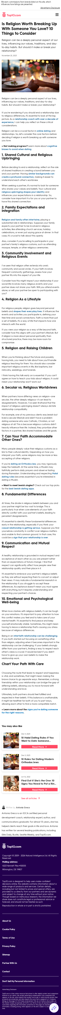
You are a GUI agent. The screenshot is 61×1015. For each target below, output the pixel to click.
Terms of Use (8, 937)
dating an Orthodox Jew (23, 463)
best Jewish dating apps (21, 488)
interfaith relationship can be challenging (35, 635)
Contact (6, 971)
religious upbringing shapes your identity (23, 191)
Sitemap (6, 954)
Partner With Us (9, 963)
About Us (6, 921)
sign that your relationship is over (30, 537)
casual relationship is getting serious (21, 527)
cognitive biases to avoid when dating (29, 147)
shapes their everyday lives (27, 311)
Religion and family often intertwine (20, 219)
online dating (44, 130)
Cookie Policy (8, 929)
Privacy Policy (8, 946)
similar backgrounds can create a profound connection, (28, 175)
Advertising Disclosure (50, 8)
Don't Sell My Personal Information (18, 981)
